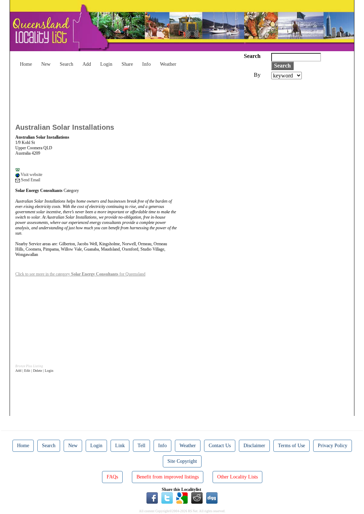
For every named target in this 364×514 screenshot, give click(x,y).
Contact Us (220, 445)
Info (146, 64)
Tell (141, 445)
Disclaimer (254, 445)
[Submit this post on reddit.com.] (196, 497)
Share (127, 64)
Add (86, 64)
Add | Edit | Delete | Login (34, 371)
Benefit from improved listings (167, 477)
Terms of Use (291, 445)
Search (66, 64)
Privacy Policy (332, 445)
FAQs (112, 477)
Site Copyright (182, 461)
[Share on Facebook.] (152, 497)
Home (26, 64)
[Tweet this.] (167, 497)
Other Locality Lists (237, 477)
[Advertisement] (144, 99)
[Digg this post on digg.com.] (211, 497)
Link (120, 445)
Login (106, 64)
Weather (168, 64)
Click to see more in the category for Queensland (80, 274)
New (45, 64)
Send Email (30, 179)
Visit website (31, 174)
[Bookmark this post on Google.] (182, 497)
